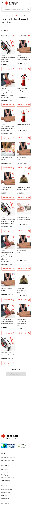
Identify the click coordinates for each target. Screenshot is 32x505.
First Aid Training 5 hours (6, 289)
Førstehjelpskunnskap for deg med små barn (23, 218)
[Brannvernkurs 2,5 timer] (24, 116)
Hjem (2, 15)
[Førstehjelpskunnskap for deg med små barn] (24, 209)
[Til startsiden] (11, 3)
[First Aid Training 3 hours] (24, 149)
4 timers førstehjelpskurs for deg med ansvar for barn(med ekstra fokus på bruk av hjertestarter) (7, 256)
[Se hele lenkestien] (7, 15)
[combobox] (8, 36)
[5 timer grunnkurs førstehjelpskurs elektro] (8, 344)
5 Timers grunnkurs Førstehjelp (6, 188)
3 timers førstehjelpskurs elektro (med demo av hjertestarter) (8, 59)
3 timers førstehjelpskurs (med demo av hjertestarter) (23, 57)
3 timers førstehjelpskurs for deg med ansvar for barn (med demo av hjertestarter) (7, 93)
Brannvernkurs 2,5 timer (23, 124)
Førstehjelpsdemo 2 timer (7, 158)
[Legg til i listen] (13, 45)
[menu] (3, 3)
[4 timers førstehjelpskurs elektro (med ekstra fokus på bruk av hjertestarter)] (8, 209)
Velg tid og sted (7, 69)
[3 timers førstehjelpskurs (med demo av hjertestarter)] (24, 47)
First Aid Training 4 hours (22, 251)
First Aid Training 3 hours (22, 158)
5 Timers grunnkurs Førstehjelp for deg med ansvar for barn (7, 321)
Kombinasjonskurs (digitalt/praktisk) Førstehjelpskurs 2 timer (22, 323)
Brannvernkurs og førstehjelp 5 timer (22, 90)
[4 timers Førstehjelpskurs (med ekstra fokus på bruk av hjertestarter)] (8, 116)
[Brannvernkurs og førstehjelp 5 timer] (24, 80)
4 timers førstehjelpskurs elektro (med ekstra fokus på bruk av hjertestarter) (8, 220)
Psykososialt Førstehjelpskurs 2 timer (22, 290)
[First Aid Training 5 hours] (8, 279)
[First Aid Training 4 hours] (24, 242)
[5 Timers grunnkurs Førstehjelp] (8, 179)
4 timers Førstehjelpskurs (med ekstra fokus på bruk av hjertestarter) (8, 127)
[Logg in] (29, 3)
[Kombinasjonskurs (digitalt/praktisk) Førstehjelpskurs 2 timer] (24, 311)
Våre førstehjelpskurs (14, 15)
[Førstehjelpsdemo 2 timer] (8, 149)
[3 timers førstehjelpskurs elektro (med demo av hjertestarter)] (8, 47)
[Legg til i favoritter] (13, 42)
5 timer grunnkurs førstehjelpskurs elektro (8, 354)
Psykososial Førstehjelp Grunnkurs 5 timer (23, 188)
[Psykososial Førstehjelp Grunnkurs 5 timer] (24, 179)
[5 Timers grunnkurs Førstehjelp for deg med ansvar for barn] (8, 311)
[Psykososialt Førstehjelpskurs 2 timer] (24, 279)
